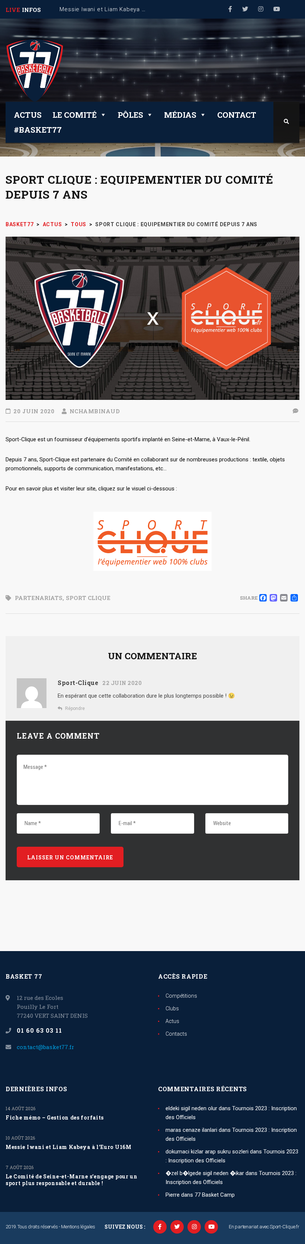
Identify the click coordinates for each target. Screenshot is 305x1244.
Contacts (176, 1034)
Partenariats (38, 598)
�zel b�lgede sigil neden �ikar (205, 1173)
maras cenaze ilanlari (191, 1130)
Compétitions (181, 996)
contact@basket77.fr (45, 1047)
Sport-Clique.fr (284, 1226)
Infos (31, 9)
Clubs (172, 1008)
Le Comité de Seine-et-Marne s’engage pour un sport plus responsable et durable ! (72, 1180)
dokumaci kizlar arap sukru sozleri (207, 1151)
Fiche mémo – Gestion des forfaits (55, 1117)
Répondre (75, 708)
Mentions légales (78, 1226)
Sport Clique (88, 598)
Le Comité (74, 115)
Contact (236, 115)
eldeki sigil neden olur (191, 1108)
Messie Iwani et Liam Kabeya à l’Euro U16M (69, 1147)
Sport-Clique (78, 682)
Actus (28, 115)
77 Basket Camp (215, 1194)
